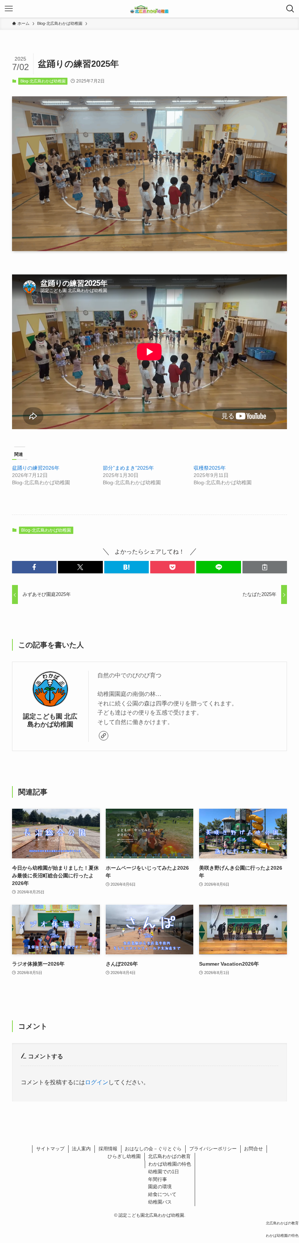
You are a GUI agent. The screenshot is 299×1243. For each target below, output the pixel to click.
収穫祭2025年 (210, 468)
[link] (103, 735)
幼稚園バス (160, 1202)
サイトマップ (50, 1148)
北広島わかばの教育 (169, 1156)
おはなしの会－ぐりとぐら (153, 1148)
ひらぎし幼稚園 (124, 1156)
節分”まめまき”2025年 (128, 468)
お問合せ (253, 1148)
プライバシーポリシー (213, 1148)
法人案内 (81, 1148)
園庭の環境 (160, 1186)
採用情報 (107, 1148)
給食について (162, 1194)
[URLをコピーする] (264, 567)
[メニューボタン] (9, 9)
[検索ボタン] (290, 9)
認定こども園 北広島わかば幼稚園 (50, 720)
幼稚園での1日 (163, 1171)
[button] (34, 567)
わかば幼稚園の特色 (169, 1164)
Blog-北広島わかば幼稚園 (43, 81)
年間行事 (157, 1179)
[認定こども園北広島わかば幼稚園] (149, 9)
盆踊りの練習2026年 (35, 468)
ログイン (96, 1082)
